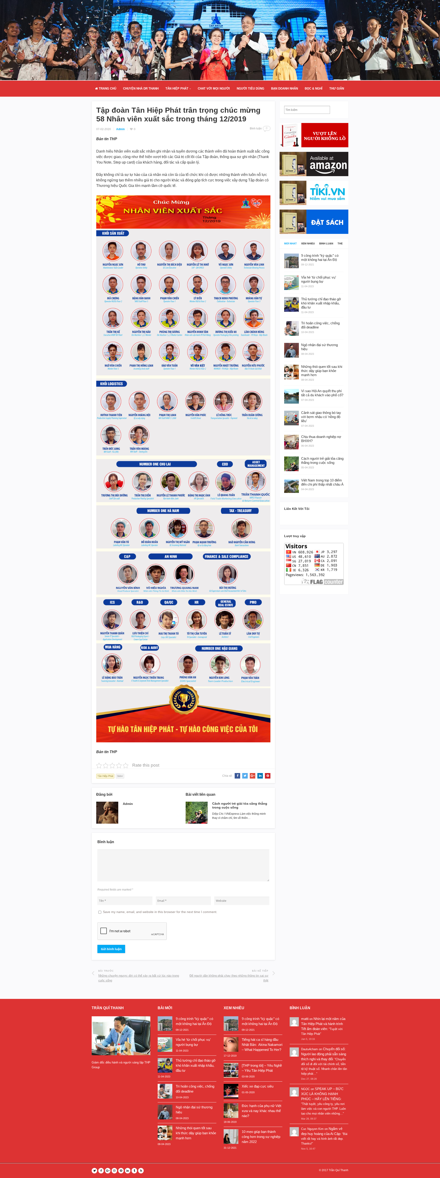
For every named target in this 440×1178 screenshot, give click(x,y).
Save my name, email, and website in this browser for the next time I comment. (160, 912)
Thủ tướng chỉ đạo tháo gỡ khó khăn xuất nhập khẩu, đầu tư (196, 1065)
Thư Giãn (336, 88)
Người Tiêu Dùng (250, 88)
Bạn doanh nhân (284, 88)
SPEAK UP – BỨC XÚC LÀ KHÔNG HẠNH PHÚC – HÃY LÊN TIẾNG (322, 1094)
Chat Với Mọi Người (214, 88)
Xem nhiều (308, 243)
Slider (120, 776)
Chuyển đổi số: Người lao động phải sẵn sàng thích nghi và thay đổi (323, 1054)
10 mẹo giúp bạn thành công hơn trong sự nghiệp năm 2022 (261, 1137)
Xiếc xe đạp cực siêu (257, 1086)
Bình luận (326, 243)
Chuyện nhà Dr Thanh (141, 88)
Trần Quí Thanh (338, 1170)
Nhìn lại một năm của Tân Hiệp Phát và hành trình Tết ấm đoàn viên (323, 1024)
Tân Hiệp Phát (176, 88)
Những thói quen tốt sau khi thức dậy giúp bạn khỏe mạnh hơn (196, 1133)
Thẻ (340, 243)
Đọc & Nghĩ (313, 88)
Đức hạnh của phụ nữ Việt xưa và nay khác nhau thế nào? (261, 1111)
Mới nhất (290, 243)
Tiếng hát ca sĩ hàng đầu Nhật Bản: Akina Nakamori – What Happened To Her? (262, 1045)
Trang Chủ (107, 88)
